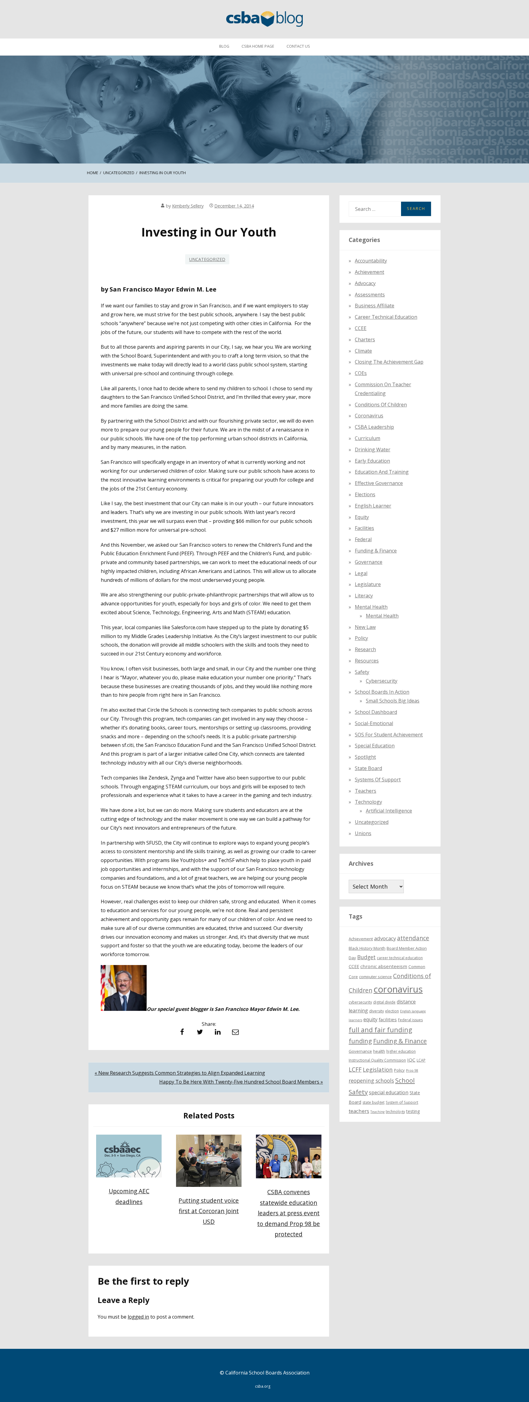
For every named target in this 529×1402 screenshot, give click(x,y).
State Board (368, 768)
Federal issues (410, 1019)
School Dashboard (376, 711)
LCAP (421, 1060)
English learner (373, 505)
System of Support (402, 1102)
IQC (411, 1059)
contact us (298, 46)
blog (224, 46)
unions (363, 833)
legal (361, 573)
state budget (373, 1102)
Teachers (365, 790)
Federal (363, 539)
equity (362, 516)
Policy (361, 638)
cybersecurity (381, 680)
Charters (365, 339)
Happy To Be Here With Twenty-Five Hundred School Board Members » (241, 1081)
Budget (366, 956)
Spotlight (365, 756)
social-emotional (374, 723)
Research (365, 649)
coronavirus (398, 989)
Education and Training (382, 471)
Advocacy (365, 283)
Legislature (368, 584)
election (392, 1010)
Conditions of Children (381, 404)
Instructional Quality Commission (377, 1060)
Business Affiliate (374, 305)
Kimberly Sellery (188, 206)
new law (365, 626)
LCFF (355, 1069)
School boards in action (382, 691)
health (379, 1051)
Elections (365, 494)
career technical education (400, 957)
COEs (361, 372)
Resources (367, 660)
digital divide (384, 1001)
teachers (359, 1110)
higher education (401, 1051)
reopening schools (371, 1080)
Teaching (377, 1111)
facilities (364, 528)
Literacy (364, 595)
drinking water (372, 449)
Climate (363, 350)
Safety (362, 671)
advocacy (385, 938)
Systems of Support (378, 779)
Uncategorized (207, 259)
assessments (370, 294)
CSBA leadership (374, 426)
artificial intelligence (389, 810)
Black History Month (367, 948)
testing (413, 1111)
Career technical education (386, 317)
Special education (375, 745)
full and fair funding (380, 1029)
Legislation (378, 1069)
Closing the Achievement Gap (389, 361)
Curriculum (367, 438)
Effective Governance (379, 482)
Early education (372, 460)
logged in (138, 1316)
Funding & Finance (376, 550)
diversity (376, 1010)
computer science (375, 976)
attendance (413, 938)
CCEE (360, 328)
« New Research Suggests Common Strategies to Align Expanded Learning (180, 1073)
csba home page (258, 46)
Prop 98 (412, 1070)
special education (388, 1092)
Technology (368, 801)
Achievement (369, 271)
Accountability (371, 260)
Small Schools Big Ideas (392, 700)
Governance (368, 561)
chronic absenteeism (383, 966)
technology (395, 1111)
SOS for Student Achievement (389, 734)
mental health (371, 606)
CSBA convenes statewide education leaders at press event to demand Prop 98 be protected (288, 1213)
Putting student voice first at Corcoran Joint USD (208, 1211)
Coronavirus (369, 415)
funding (360, 1041)
